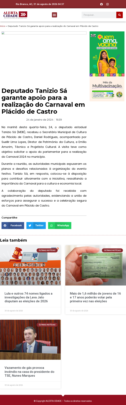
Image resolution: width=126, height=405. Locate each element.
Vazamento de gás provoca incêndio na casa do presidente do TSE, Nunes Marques (29, 371)
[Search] (119, 15)
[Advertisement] (107, 119)
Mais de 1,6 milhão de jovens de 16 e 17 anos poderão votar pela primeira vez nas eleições (95, 297)
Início (2, 26)
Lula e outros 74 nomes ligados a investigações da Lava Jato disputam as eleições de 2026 (28, 297)
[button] (54, 14)
